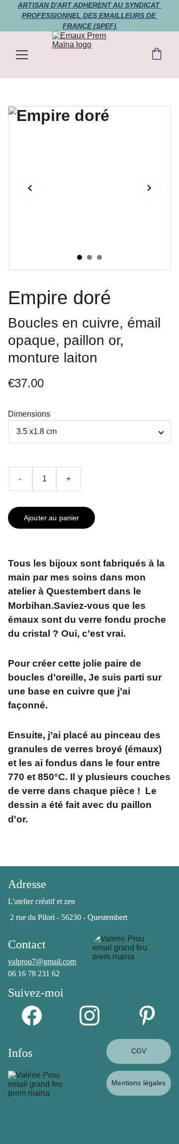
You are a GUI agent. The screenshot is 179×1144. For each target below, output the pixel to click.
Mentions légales (138, 1083)
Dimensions (29, 414)
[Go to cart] (156, 54)
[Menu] (22, 54)
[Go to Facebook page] (37, 1016)
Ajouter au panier (51, 518)
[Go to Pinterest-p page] (147, 1016)
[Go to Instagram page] (94, 1016)
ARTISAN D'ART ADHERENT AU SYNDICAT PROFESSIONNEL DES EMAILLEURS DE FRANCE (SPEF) (90, 15)
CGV (138, 1051)
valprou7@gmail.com (42, 961)
